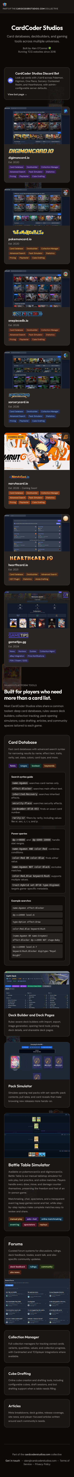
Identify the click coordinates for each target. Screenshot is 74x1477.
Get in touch (13, 1460)
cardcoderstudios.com (30, 8)
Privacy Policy (42, 1464)
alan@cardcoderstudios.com (40, 1460)
